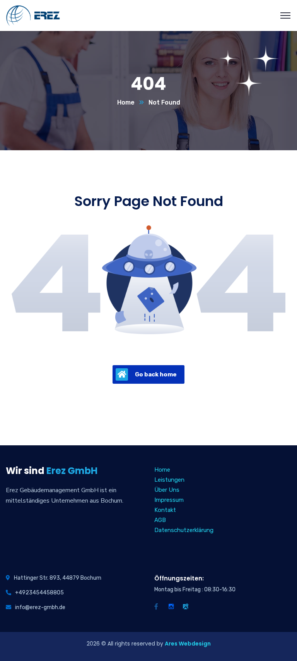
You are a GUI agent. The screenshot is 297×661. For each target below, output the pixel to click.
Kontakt (165, 509)
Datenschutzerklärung (183, 530)
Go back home (156, 374)
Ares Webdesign (188, 643)
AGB (160, 520)
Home (126, 102)
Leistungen (169, 479)
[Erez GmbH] (33, 15)
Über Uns (166, 489)
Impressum (169, 499)
